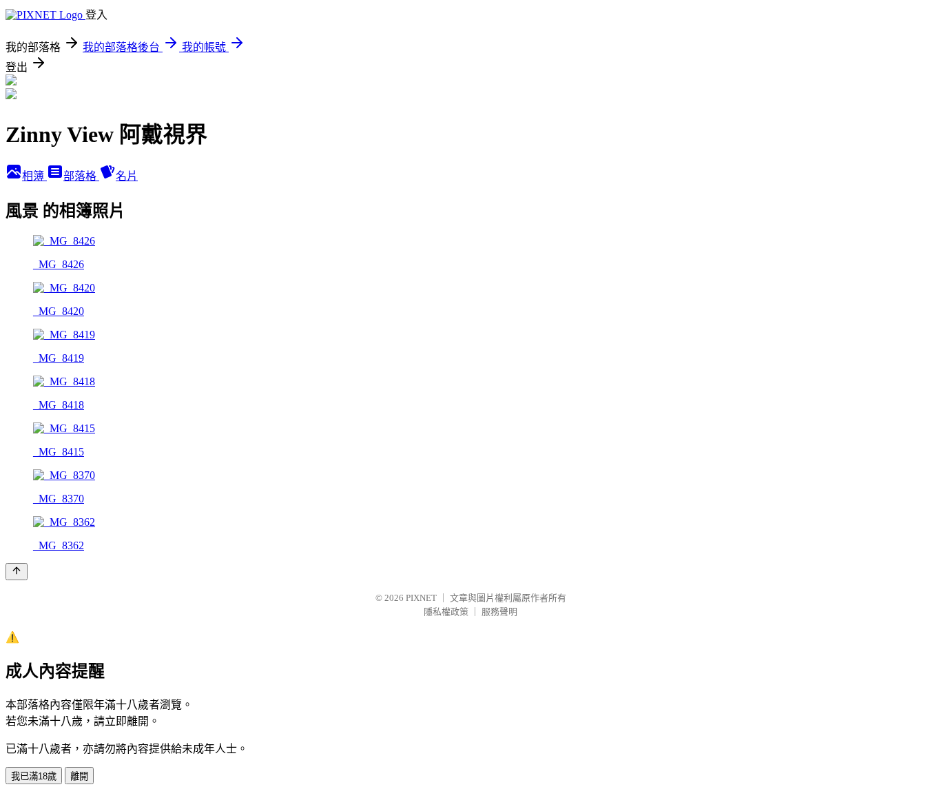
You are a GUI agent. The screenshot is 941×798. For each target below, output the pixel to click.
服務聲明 (499, 611)
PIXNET (421, 598)
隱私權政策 (446, 611)
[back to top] (17, 571)
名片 (127, 176)
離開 (79, 776)
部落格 (81, 176)
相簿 (34, 176)
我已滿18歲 (33, 776)
